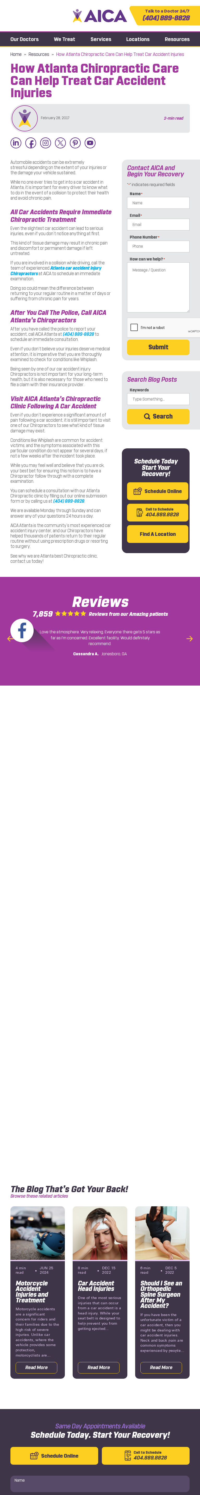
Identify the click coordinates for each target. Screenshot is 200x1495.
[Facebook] (30, 143)
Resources (177, 39)
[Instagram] (45, 143)
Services (101, 39)
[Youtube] (90, 143)
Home (16, 54)
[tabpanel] (38, 1292)
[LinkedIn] (15, 143)
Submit (158, 347)
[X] (60, 143)
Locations (137, 39)
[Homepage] (100, 15)
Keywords (139, 389)
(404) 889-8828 (166, 15)
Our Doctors (24, 39)
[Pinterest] (75, 143)
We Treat (64, 39)
